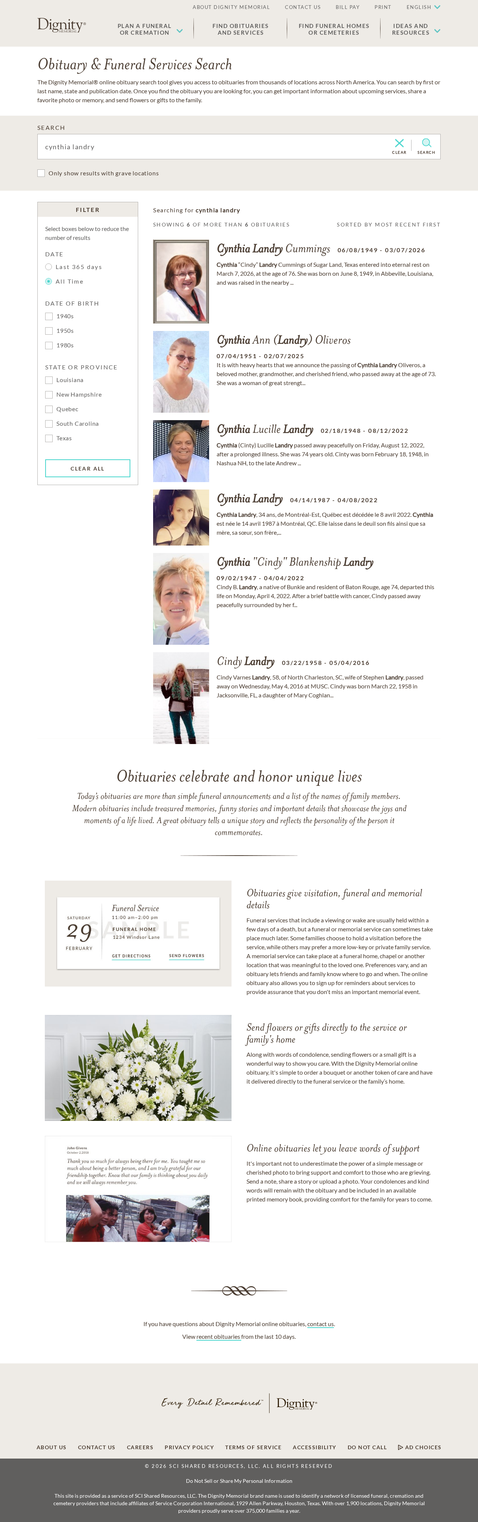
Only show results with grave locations (104, 172)
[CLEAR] (399, 143)
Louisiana (70, 379)
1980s (65, 345)
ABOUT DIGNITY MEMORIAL (231, 7)
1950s (65, 330)
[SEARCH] (426, 142)
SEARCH (51, 127)
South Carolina (77, 423)
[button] (150, 29)
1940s (65, 315)
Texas (64, 437)
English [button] (419, 7)
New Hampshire (79, 394)
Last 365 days (79, 266)
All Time (70, 281)
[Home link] (61, 25)
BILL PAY (348, 7)
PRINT (383, 7)
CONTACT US (303, 7)
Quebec (67, 408)
